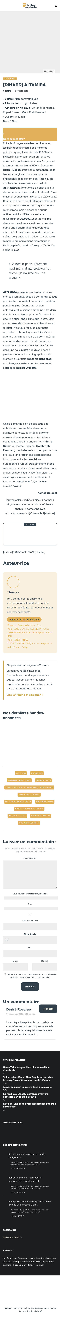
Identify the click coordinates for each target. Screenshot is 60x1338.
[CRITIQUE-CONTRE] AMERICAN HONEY (28, 629)
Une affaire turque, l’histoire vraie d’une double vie (26, 1069)
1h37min (21, 773)
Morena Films (18, 816)
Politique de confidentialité (26, 1261)
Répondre (48, 1008)
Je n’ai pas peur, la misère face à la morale (27, 1087)
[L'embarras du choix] (12, 534)
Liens (31, 1265)
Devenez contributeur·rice (31, 1258)
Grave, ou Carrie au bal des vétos (24, 625)
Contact (40, 1265)
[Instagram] (18, 1299)
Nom (30, 947)
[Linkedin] (30, 1299)
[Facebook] (6, 1299)
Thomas (7, 91)
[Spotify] (48, 1299)
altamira (37, 773)
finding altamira (30, 794)
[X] (12, 1299)
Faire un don (19, 1265)
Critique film (10, 79)
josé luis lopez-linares (30, 808)
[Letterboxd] (42, 1299)
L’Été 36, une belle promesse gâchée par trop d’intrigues (29, 1105)
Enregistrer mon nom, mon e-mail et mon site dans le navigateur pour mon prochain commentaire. (32, 975)
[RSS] (54, 1299)
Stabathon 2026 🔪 (12, 1237)
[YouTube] (24, 1299)
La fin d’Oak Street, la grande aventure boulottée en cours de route (25, 1095)
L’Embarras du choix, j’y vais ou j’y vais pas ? (36, 534)
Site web (45, 961)
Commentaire (30, 858)
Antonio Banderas (20, 780)
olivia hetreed (41, 816)
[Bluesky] (36, 1299)
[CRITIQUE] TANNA (18, 640)
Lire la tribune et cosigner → (25, 694)
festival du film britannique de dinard (29, 787)
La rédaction (9, 1258)
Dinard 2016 (44, 780)
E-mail (15, 961)
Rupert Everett (30, 823)
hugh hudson (45, 801)
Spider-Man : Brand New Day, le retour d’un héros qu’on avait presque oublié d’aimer (28, 1079)
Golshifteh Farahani (18, 801)
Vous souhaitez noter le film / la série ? (30, 894)
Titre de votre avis (30, 920)
